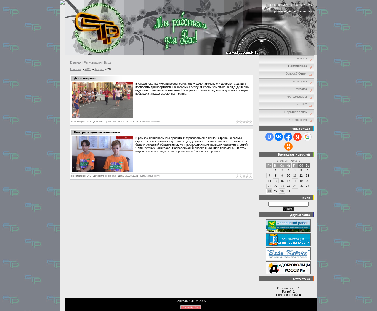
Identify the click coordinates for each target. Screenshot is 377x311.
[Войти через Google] (307, 136)
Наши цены (299, 81)
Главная (75, 62)
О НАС (302, 104)
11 (294, 175)
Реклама (301, 89)
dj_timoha (110, 121)
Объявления (298, 119)
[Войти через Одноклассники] (288, 146)
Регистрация (93, 62)
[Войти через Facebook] (288, 137)
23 (282, 186)
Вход (107, 62)
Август (99, 69)
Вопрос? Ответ (296, 73)
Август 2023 (288, 160)
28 (269, 191)
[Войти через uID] (269, 137)
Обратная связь (295, 112)
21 (269, 186)
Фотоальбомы (297, 96)
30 (282, 191)
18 (294, 180)
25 (294, 186)
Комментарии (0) (150, 121)
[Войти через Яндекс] (297, 137)
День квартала (85, 78)
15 (275, 180)
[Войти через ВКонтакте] (279, 137)
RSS (311, 11)
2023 (88, 69)
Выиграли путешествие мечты (97, 132)
